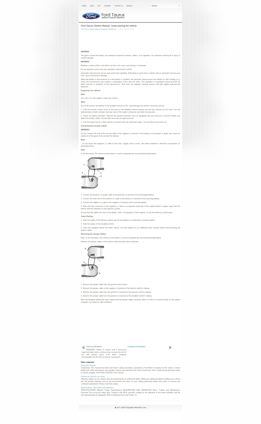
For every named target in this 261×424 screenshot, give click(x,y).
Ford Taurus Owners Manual (90, 29)
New (92, 6)
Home (84, 6)
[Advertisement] (130, 41)
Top (98, 6)
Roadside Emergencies (108, 29)
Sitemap (107, 6)
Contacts (118, 6)
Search (129, 6)
